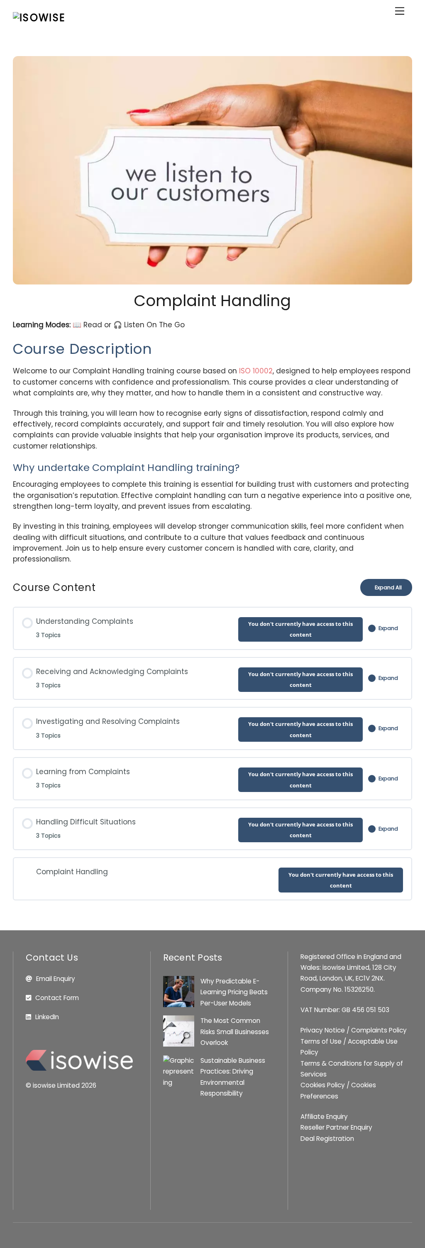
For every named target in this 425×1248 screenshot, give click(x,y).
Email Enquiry (55, 978)
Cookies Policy (322, 1085)
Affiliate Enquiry (324, 1116)
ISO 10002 (256, 371)
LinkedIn (47, 1017)
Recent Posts (192, 957)
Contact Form (57, 997)
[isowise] (39, 18)
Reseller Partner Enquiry (336, 1127)
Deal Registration (327, 1138)
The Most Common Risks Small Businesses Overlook (234, 1031)
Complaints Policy (379, 1030)
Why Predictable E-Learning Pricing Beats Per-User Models (234, 992)
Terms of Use (321, 1041)
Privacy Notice (322, 1030)
